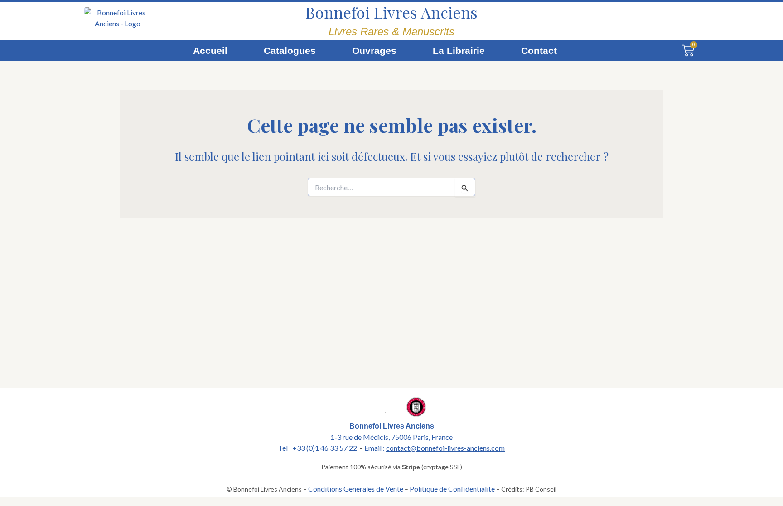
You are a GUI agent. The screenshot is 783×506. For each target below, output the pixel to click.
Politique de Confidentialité (452, 488)
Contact (539, 50)
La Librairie (459, 50)
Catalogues (290, 50)
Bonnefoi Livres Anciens (391, 12)
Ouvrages (374, 50)
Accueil (210, 50)
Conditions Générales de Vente (355, 488)
